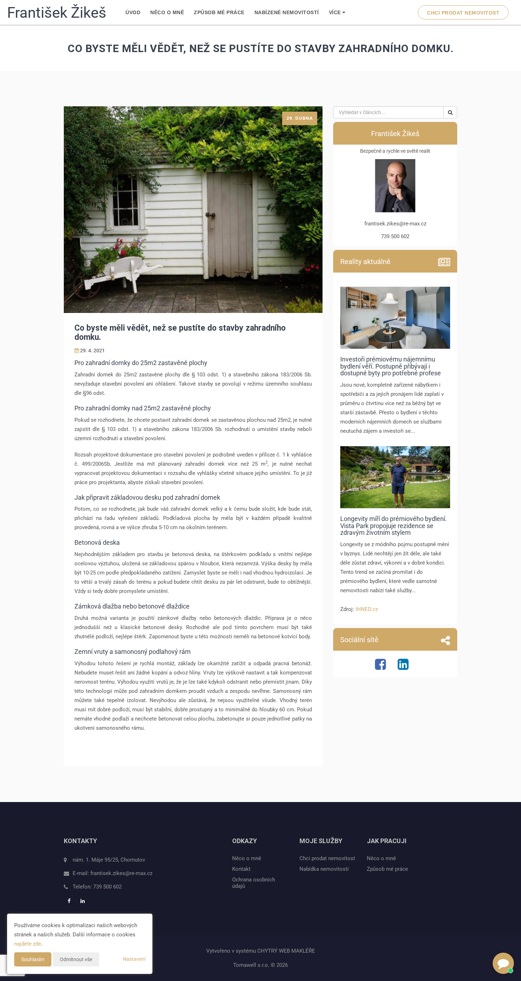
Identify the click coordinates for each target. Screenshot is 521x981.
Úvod (132, 12)
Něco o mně (167, 12)
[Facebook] (381, 667)
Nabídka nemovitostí (324, 869)
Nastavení (134, 959)
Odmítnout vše (76, 959)
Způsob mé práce (219, 12)
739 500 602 (107, 887)
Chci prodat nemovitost (463, 13)
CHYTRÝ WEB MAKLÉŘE (286, 951)
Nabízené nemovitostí (286, 12)
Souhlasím (32, 959)
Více (336, 12)
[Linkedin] (404, 667)
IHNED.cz (366, 609)
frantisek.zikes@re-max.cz (121, 873)
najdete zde (27, 944)
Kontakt (241, 869)
